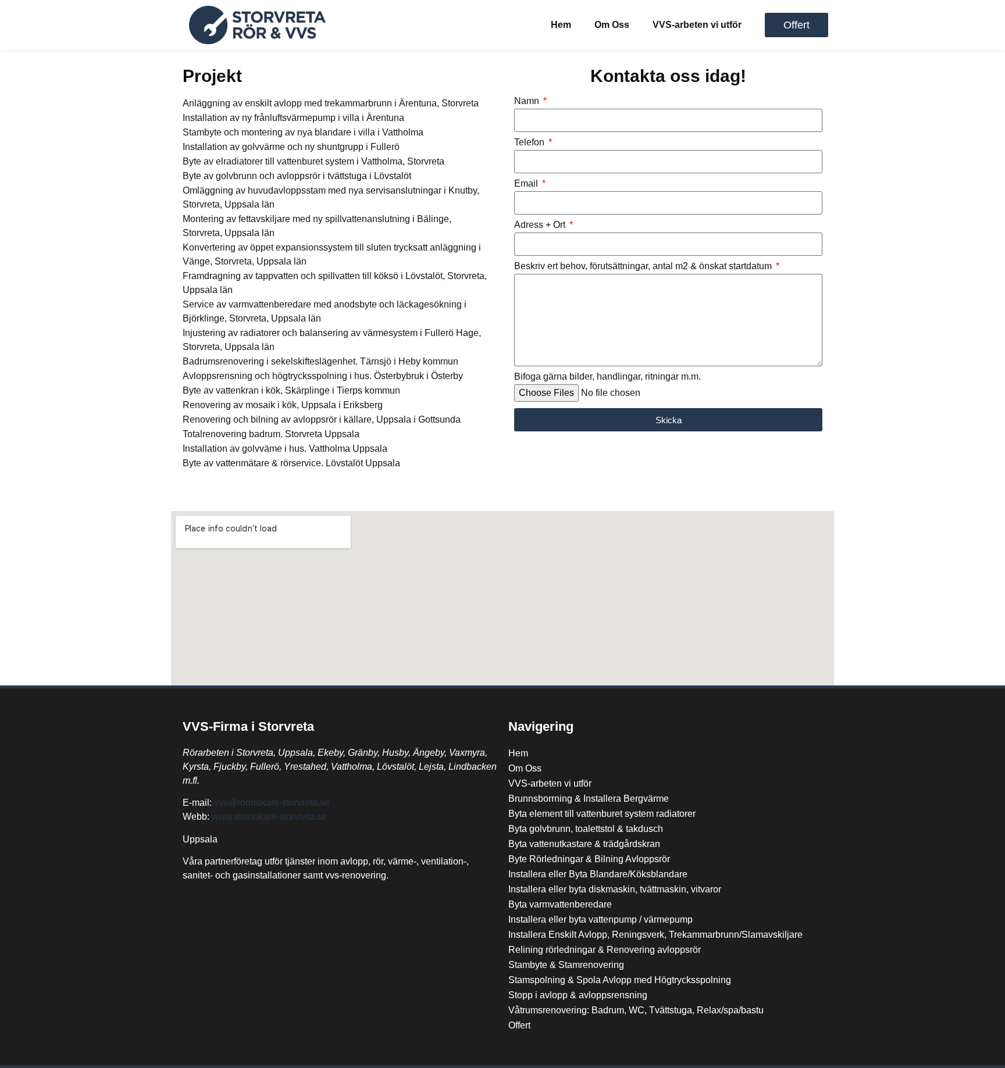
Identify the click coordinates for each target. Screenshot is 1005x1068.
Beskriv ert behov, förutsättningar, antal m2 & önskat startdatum (644, 266)
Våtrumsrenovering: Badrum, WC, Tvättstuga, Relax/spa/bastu (636, 1010)
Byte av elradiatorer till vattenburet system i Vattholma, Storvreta (313, 161)
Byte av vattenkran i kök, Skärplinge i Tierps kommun (291, 390)
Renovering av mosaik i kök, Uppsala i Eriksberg (283, 405)
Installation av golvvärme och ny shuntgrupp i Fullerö (291, 147)
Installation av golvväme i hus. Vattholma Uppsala (285, 448)
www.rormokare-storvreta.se (269, 816)
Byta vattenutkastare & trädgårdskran (584, 844)
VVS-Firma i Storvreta (248, 726)
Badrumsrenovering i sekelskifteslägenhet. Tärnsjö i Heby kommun (320, 361)
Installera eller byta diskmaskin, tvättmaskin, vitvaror (614, 889)
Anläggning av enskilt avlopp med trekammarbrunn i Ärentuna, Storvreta (331, 103)
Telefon (530, 142)
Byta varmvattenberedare (560, 904)
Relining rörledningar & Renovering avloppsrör (604, 950)
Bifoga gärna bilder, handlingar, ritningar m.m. (607, 376)
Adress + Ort (541, 225)
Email (527, 183)
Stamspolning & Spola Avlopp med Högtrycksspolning (619, 980)
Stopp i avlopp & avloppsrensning (577, 995)
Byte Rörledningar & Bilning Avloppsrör (589, 859)
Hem (561, 25)
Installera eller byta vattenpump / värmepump (600, 919)
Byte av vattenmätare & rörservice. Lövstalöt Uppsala (291, 463)
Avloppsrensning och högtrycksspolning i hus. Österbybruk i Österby (323, 376)
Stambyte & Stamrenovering (566, 965)
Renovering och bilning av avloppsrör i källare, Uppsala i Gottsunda (322, 419)
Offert (519, 1025)
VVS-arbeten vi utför (697, 25)
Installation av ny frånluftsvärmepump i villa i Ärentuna (293, 118)
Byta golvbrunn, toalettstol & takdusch (585, 829)
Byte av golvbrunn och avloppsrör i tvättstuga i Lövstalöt (297, 176)
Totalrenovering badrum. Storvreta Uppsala (271, 434)
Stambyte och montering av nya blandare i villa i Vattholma (303, 132)
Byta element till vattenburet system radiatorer (602, 814)
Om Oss (611, 25)
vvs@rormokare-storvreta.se (272, 803)
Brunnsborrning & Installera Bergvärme (588, 798)
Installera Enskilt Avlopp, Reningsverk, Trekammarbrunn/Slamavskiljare (655, 935)
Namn (527, 101)
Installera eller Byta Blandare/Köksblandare (597, 874)
